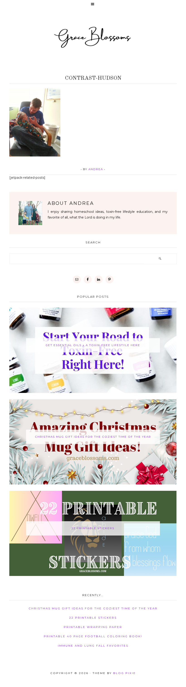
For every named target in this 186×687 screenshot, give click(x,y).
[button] (93, 4)
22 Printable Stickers (92, 528)
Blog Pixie (124, 673)
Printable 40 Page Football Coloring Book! (93, 636)
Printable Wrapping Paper (93, 627)
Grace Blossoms (93, 36)
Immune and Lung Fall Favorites (93, 645)
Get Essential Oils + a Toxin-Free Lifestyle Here (93, 345)
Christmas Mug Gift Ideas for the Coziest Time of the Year (93, 436)
